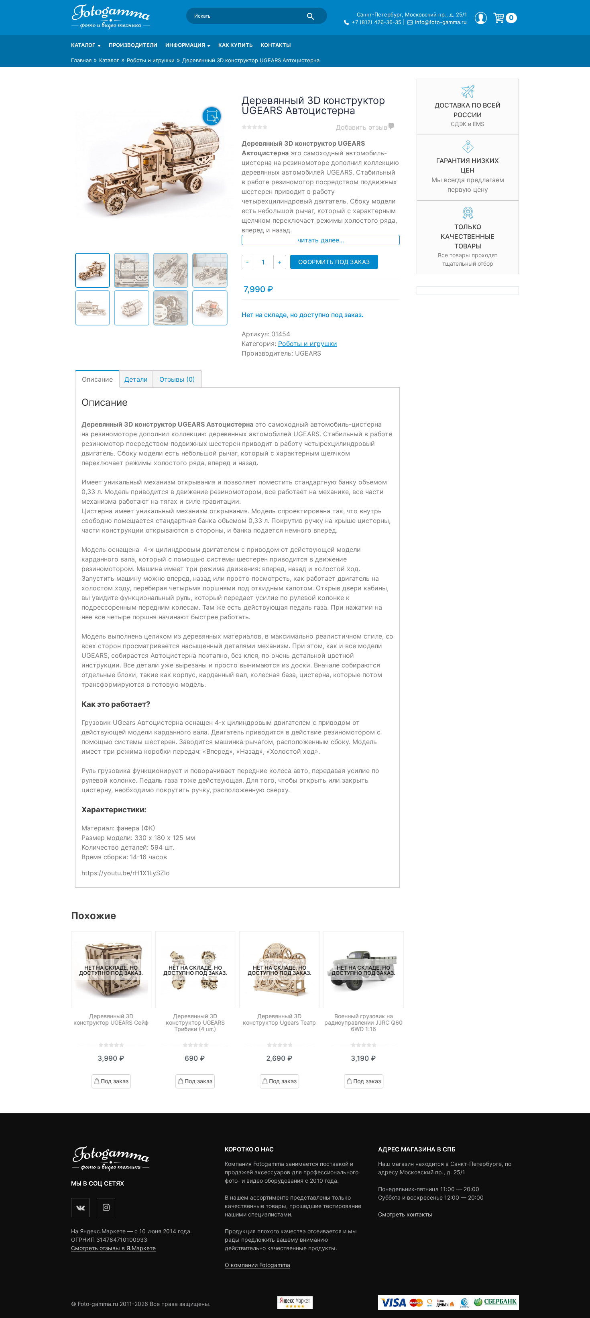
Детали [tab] (136, 379)
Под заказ (114, 1081)
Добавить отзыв (361, 127)
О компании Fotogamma (257, 1264)
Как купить (235, 45)
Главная (81, 60)
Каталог (83, 45)
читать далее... (320, 240)
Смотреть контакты (405, 1214)
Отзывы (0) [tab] (177, 379)
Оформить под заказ (334, 262)
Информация (185, 45)
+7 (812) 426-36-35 (376, 22)
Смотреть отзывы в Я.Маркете (113, 1248)
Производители (133, 45)
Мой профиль (481, 18)
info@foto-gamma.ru (441, 22)
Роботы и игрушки (151, 60)
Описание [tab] (97, 379)
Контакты (276, 45)
